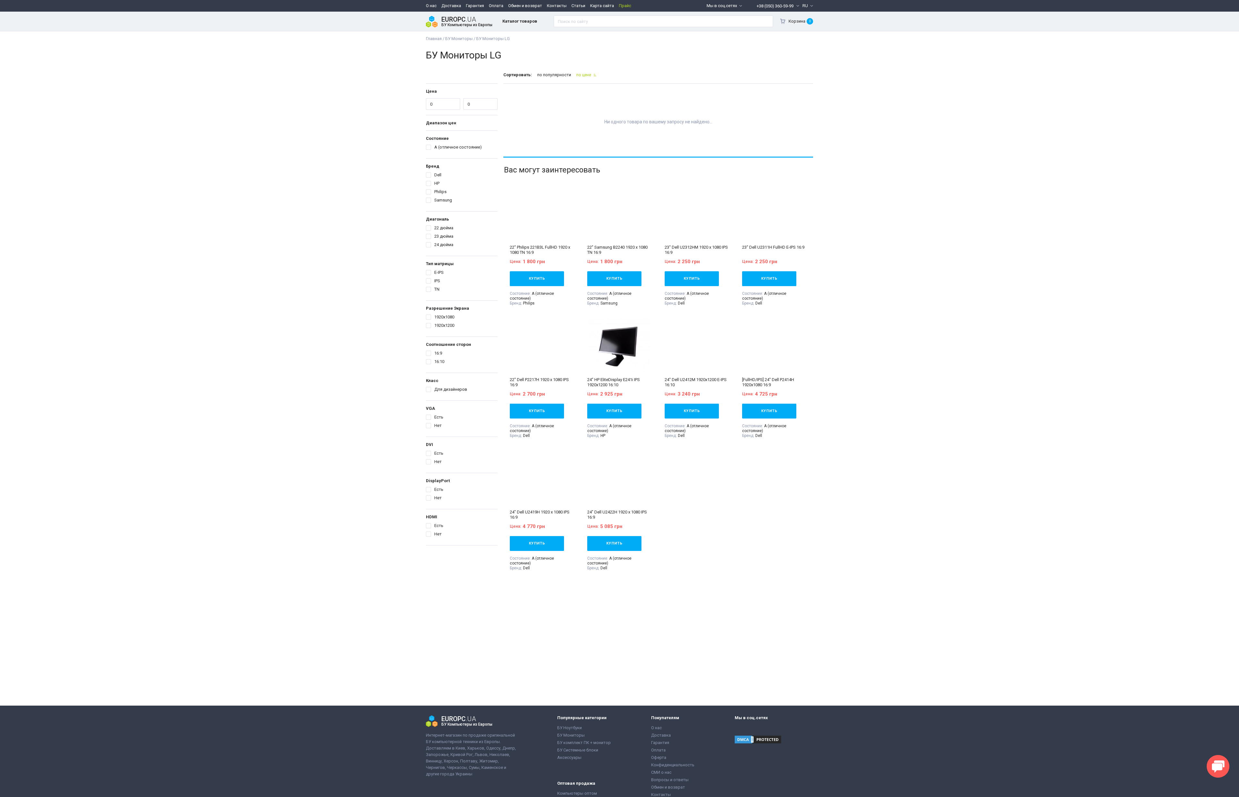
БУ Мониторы (571, 735)
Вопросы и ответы (670, 779)
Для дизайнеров (450, 389)
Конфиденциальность (672, 764)
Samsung (443, 200)
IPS (437, 280)
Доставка (451, 5)
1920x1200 (444, 325)
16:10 (439, 361)
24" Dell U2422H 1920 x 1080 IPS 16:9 (617, 515)
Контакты (557, 5)
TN (436, 289)
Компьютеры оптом (577, 793)
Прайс (625, 5)
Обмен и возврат (525, 5)
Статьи (578, 5)
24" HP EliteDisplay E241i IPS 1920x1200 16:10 (613, 382)
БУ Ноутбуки (569, 727)
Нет (438, 425)
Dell (437, 174)
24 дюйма (443, 244)
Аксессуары (569, 757)
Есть (438, 417)
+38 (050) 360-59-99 (775, 6)
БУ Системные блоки (577, 750)
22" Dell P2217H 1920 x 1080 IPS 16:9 (539, 382)
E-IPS (439, 272)
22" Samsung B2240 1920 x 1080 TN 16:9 (617, 250)
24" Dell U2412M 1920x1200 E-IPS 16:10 (696, 382)
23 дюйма (443, 236)
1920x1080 (444, 317)
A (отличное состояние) (458, 147)
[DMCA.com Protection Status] (758, 740)
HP (436, 183)
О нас (431, 5)
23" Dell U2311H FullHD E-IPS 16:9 (773, 247)
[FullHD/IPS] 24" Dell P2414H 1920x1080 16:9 (768, 382)
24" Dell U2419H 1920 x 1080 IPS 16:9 (539, 515)
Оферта (658, 757)
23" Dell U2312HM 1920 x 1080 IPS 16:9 (696, 250)
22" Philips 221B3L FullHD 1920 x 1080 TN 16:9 (540, 250)
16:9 (438, 353)
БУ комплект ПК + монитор (584, 742)
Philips (440, 191)
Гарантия (475, 5)
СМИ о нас (661, 772)
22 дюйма (443, 227)
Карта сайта (602, 5)
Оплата (496, 5)
